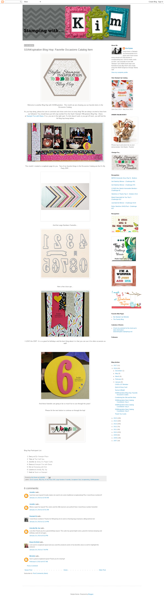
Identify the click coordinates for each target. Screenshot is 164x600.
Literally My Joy (41, 470)
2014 (115, 421)
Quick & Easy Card (121, 387)
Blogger (90, 594)
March (117, 376)
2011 (115, 429)
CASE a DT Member (121, 384)
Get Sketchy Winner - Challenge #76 (123, 185)
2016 (115, 368)
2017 (115, 365)
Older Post (102, 570)
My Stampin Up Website (121, 317)
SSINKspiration (94, 479)
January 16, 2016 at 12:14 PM (39, 522)
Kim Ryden (129, 48)
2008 (115, 438)
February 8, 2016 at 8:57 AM (38, 561)
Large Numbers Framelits (63, 479)
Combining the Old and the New (125, 397)
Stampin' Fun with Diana (43, 464)
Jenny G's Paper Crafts (45, 462)
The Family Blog (118, 319)
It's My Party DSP (50, 479)
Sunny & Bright (120, 390)
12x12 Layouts (34, 479)
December (118, 371)
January (118, 382)
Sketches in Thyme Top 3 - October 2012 (124, 194)
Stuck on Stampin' (41, 472)
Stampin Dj (33, 516)
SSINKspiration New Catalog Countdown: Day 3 (124, 405)
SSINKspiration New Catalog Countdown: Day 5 (124, 410)
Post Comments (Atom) (40, 573)
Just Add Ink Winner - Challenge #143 (123, 203)
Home (66, 570)
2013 (115, 424)
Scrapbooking (86, 479)
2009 (115, 435)
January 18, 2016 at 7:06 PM (38, 550)
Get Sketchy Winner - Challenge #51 (123, 181)
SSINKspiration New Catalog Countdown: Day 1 (124, 401)
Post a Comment (32, 566)
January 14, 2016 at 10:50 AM (39, 498)
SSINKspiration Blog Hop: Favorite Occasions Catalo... (126, 393)
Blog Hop (41, 479)
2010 (115, 432)
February (118, 379)
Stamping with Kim (40, 467)
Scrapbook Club (76, 479)
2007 (115, 441)
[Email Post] (49, 477)
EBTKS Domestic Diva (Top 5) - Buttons (124, 178)
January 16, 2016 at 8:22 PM (38, 535)
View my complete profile (119, 72)
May (116, 373)
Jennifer (32, 492)
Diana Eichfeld (34, 542)
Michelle (32, 556)
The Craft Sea (39, 459)
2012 (115, 426)
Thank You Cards (120, 414)
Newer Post (28, 570)
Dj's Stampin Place (41, 456)
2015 (115, 418)
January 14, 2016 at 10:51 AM (39, 510)
